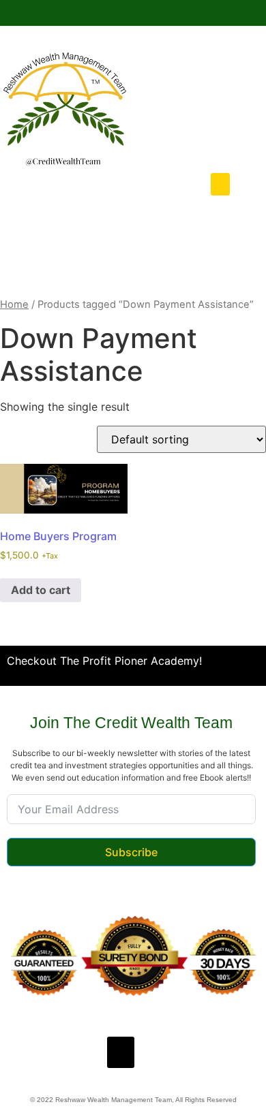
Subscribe (131, 852)
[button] (220, 184)
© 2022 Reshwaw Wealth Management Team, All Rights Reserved (133, 1099)
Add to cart (40, 590)
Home (14, 304)
